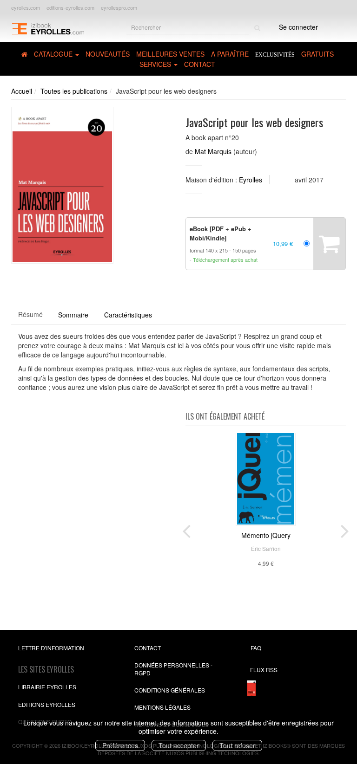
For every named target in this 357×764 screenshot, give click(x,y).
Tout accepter (179, 745)
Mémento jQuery (266, 535)
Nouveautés (108, 53)
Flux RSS (264, 669)
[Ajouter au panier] (329, 244)
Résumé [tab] (30, 314)
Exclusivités (275, 55)
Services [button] (156, 64)
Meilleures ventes (170, 53)
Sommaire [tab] (73, 314)
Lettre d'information (51, 648)
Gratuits (317, 53)
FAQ (256, 648)
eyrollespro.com (119, 7)
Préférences (120, 745)
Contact (199, 64)
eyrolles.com (25, 7)
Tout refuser (237, 745)
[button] (62, 185)
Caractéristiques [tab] (128, 314)
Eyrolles (250, 179)
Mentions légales (162, 707)
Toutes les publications (73, 91)
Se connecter (298, 27)
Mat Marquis (213, 151)
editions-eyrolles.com (70, 7)
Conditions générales (169, 690)
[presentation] (186, 529)
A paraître (230, 53)
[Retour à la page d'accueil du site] (48, 28)
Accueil (21, 91)
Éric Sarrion (266, 548)
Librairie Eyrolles (47, 687)
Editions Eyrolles (46, 704)
